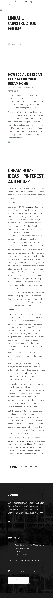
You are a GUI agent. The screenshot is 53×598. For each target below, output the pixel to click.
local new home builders (20, 373)
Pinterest (27, 207)
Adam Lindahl (15, 88)
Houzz (10, 314)
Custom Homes (29, 88)
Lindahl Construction (35, 444)
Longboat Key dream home (19, 441)
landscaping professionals (31, 349)
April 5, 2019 (13, 91)
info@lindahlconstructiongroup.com (27, 560)
